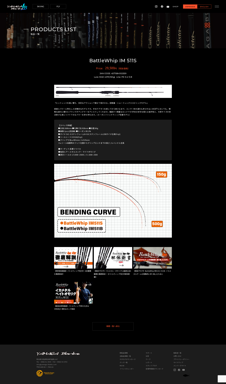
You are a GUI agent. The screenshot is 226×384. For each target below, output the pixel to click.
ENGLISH (204, 7)
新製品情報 (124, 353)
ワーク (148, 359)
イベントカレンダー (127, 369)
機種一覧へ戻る (113, 326)
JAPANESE (190, 7)
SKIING (40, 6)
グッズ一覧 (124, 362)
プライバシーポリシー (182, 359)
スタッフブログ (151, 365)
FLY (58, 6)
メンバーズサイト (180, 365)
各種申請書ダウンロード (154, 369)
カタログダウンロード (128, 359)
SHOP (175, 6)
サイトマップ (178, 362)
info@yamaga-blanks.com (46, 364)
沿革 (147, 356)
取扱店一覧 (178, 353)
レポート (149, 362)
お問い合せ (178, 356)
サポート (149, 353)
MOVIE (122, 365)
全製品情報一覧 (125, 356)
